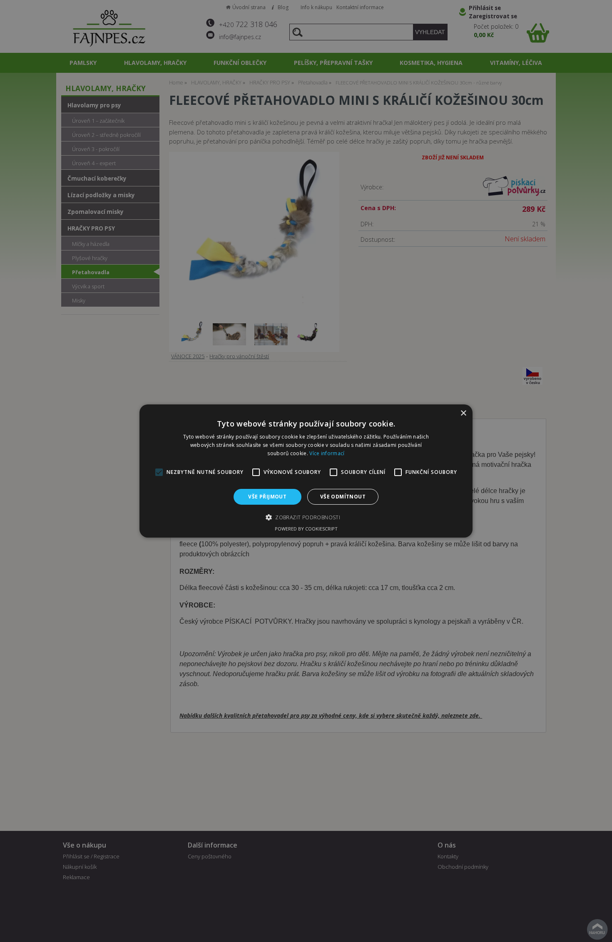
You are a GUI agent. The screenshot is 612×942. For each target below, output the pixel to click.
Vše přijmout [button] (267, 496)
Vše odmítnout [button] (343, 496)
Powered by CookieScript (306, 529)
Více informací (326, 453)
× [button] (463, 413)
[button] (306, 517)
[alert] (306, 471)
